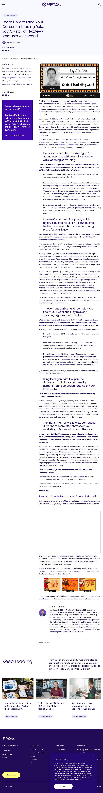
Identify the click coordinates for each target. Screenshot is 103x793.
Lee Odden (16, 43)
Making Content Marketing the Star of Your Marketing (61, 571)
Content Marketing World (74, 596)
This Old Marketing (76, 477)
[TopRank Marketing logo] (8, 738)
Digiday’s (48, 486)
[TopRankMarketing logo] (51, 4)
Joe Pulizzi (43, 477)
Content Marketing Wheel (68, 145)
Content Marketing (10, 15)
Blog (3, 58)
